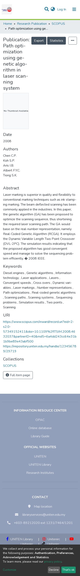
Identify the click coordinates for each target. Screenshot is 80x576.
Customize (9, 570)
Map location (43, 506)
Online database (40, 428)
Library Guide (40, 436)
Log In (62, 9)
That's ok (68, 570)
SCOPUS (58, 23)
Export (39, 40)
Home (7, 23)
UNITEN (40, 456)
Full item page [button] (19, 375)
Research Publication (32, 23)
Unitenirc (53, 539)
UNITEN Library (40, 464)
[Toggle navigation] (74, 9)
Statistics (56, 40)
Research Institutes (40, 473)
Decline (54, 570)
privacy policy (53, 562)
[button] (52, 9)
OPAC (40, 420)
